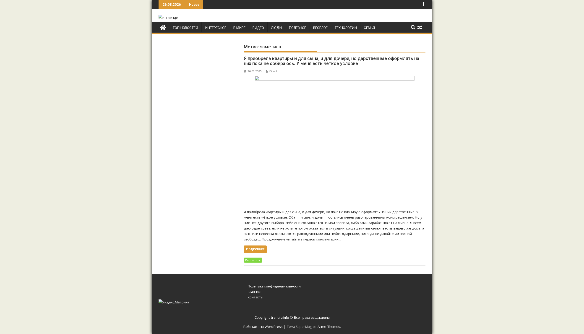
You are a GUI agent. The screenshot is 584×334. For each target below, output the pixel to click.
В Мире (239, 28)
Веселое (320, 28)
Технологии (346, 28)
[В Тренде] (163, 27)
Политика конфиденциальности (274, 286)
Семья (369, 28)
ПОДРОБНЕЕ (255, 249)
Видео (258, 28)
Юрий (273, 71)
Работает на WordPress (263, 326)
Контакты (255, 297)
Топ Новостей (185, 28)
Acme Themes (329, 326)
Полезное (297, 28)
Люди (276, 28)
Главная (254, 291)
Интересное (215, 28)
